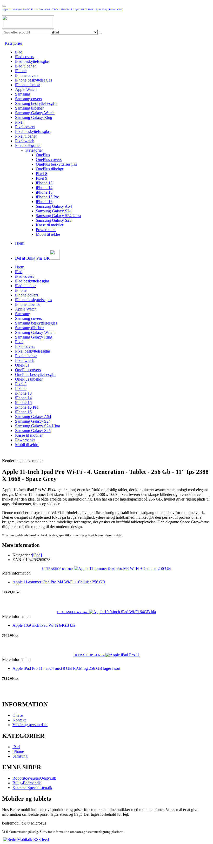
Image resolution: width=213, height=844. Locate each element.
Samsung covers (28, 99)
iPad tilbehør (25, 66)
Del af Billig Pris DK (32, 258)
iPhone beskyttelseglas (33, 80)
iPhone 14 (44, 187)
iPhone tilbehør (27, 85)
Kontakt (19, 720)
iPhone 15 (44, 192)
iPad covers (24, 57)
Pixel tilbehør (26, 136)
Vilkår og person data (30, 725)
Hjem (19, 243)
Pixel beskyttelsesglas (32, 131)
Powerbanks (46, 229)
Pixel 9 (41, 178)
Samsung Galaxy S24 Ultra (58, 215)
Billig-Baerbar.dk (26, 783)
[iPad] (37, 555)
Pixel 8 (41, 173)
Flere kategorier (28, 145)
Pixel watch (24, 141)
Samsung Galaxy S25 (53, 220)
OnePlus (43, 155)
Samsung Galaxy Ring (33, 117)
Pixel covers (25, 127)
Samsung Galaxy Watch (35, 113)
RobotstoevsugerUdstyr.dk (34, 778)
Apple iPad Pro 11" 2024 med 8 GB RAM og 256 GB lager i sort (66, 668)
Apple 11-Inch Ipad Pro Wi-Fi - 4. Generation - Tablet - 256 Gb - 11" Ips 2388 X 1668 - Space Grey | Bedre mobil (62, 9)
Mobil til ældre (48, 234)
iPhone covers (26, 75)
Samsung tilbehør (29, 108)
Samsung (22, 94)
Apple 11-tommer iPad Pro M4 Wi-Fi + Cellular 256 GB (58, 582)
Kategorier (13, 43)
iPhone (20, 71)
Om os (17, 715)
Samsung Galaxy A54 (54, 206)
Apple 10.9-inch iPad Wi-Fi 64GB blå (43, 625)
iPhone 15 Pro (47, 197)
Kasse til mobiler (49, 225)
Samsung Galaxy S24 (53, 211)
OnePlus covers (49, 159)
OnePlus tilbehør (49, 169)
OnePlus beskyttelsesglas (56, 164)
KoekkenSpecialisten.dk (32, 787)
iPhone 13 (44, 183)
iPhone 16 (44, 201)
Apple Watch (26, 89)
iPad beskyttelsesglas (32, 61)
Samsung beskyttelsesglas (36, 103)
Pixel (19, 122)
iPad (18, 52)
